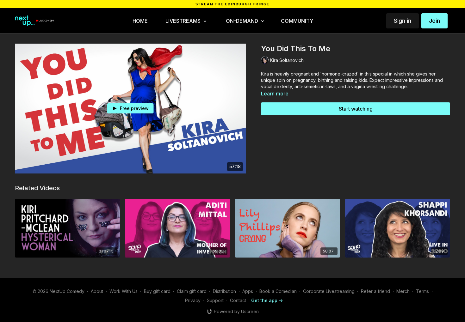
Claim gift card (192, 291)
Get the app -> (267, 300)
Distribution (224, 291)
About (97, 291)
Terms (422, 291)
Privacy (193, 300)
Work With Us (123, 291)
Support (215, 300)
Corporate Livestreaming (329, 291)
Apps (247, 291)
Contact (238, 300)
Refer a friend (375, 291)
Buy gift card (157, 291)
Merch (403, 291)
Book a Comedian (278, 291)
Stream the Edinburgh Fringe (232, 4)
